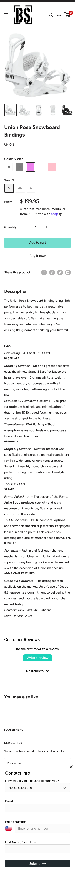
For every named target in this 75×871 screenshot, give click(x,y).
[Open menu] (6, 14)
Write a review (38, 658)
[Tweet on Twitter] (60, 272)
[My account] (59, 15)
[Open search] (51, 15)
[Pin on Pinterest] (52, 272)
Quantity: (11, 227)
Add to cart (37, 242)
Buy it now (38, 256)
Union (9, 144)
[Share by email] (68, 272)
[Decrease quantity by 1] (24, 227)
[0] (67, 14)
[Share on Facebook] (44, 272)
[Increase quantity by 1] (46, 227)
